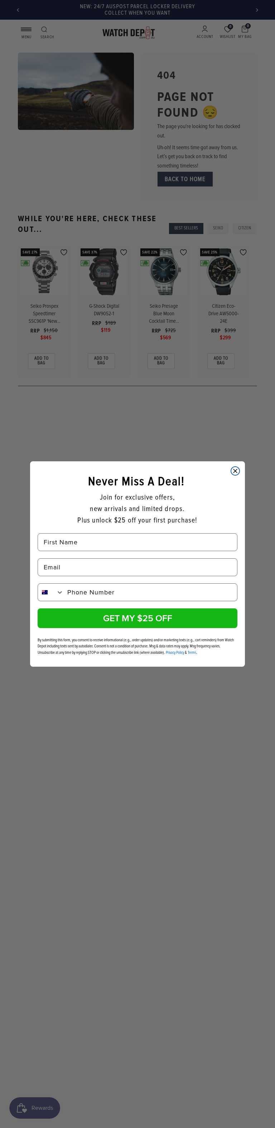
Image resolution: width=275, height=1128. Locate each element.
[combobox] (51, 592)
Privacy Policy (175, 652)
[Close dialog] (235, 471)
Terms (192, 652)
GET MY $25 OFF (137, 618)
